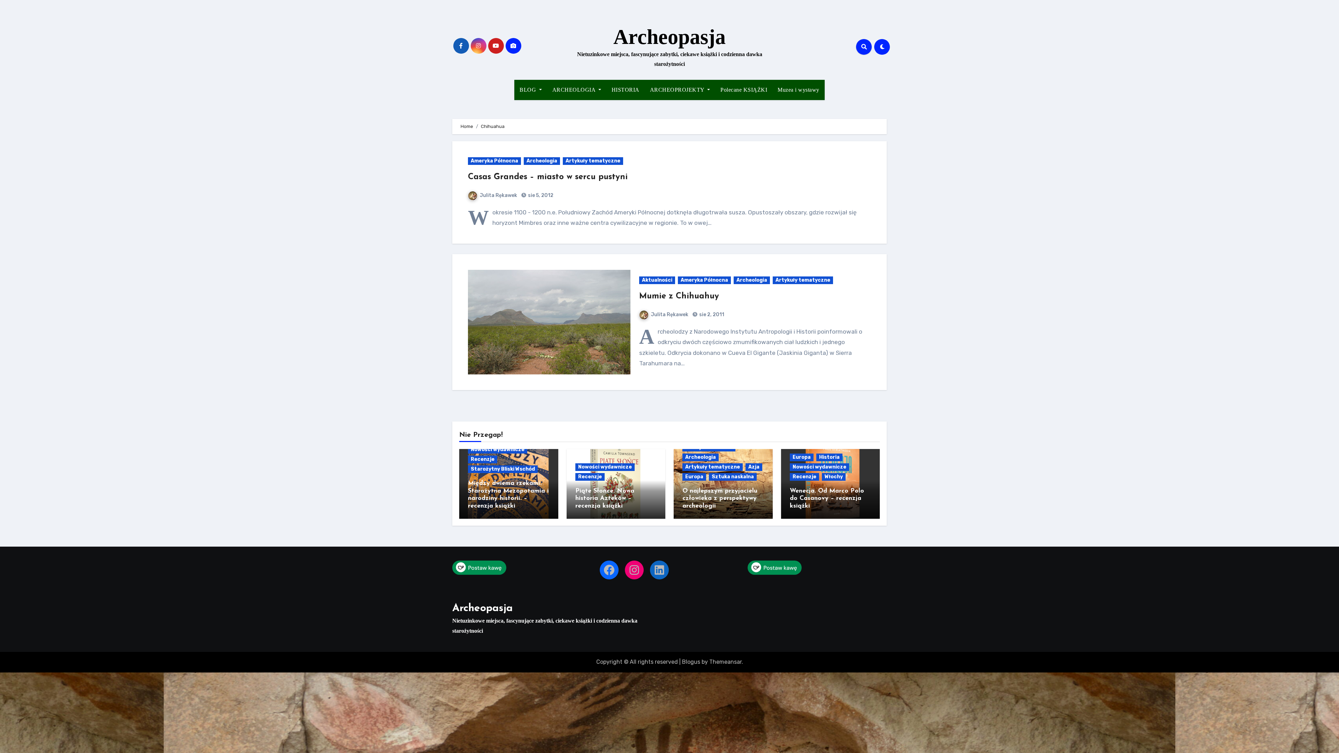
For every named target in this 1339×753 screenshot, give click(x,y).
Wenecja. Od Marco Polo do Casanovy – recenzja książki (827, 498)
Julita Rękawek (498, 195)
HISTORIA (626, 90)
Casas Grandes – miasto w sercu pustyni (548, 177)
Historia (829, 457)
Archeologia (542, 161)
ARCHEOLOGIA (574, 90)
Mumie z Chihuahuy (679, 296)
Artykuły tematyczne (593, 161)
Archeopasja (669, 36)
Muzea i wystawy (798, 90)
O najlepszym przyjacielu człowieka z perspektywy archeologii (719, 498)
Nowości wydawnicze (497, 449)
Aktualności (657, 280)
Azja (753, 467)
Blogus (691, 662)
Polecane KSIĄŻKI (743, 90)
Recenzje (482, 459)
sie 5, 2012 (540, 195)
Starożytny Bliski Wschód (503, 469)
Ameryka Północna (494, 161)
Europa (694, 477)
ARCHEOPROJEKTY (678, 90)
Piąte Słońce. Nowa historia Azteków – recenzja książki (604, 498)
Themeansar (725, 662)
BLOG (529, 90)
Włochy (834, 477)
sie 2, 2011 (711, 315)
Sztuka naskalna (733, 477)
